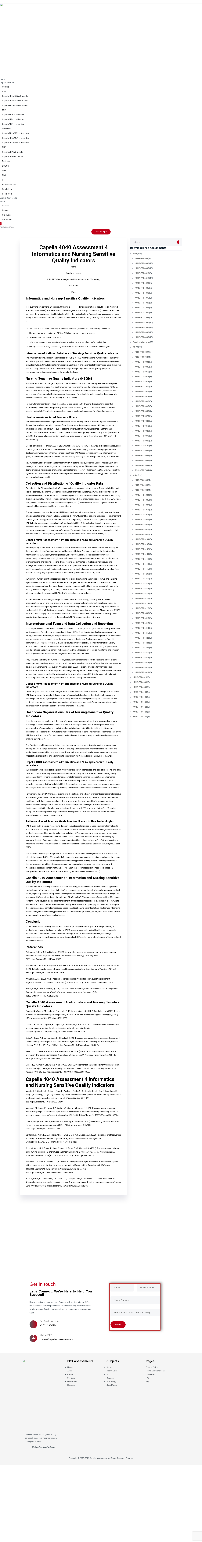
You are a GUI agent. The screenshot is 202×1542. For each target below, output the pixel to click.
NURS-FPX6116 (142, 569)
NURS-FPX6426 (142, 648)
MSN (4, 110)
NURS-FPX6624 (140, 712)
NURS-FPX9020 (142, 431)
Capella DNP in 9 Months (12, 157)
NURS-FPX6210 (142, 579)
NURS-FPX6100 (140, 692)
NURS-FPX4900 (142, 332)
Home (2, 79)
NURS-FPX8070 (142, 416)
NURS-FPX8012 (142, 377)
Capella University (141, 342)
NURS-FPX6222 (142, 598)
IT (3, 180)
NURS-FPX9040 (142, 441)
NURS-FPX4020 (142, 283)
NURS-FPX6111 (142, 559)
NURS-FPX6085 (140, 687)
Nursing (5, 87)
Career (5, 210)
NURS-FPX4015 (142, 278)
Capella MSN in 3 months (13, 115)
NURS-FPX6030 (142, 534)
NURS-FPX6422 (142, 638)
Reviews (5, 206)
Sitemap (129, 1458)
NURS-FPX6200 (142, 574)
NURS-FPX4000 (142, 263)
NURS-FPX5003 (142, 495)
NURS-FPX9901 (142, 451)
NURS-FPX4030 (142, 293)
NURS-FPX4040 (142, 303)
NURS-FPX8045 (142, 411)
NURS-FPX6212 (142, 584)
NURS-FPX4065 (142, 327)
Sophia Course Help (8, 198)
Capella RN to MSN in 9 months (15, 143)
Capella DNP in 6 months (12, 152)
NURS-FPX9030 (142, 436)
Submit (11, 1262)
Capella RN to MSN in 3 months (15, 133)
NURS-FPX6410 (142, 618)
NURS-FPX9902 (142, 455)
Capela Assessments (33, 1434)
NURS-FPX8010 (142, 372)
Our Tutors (6, 215)
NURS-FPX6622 (140, 707)
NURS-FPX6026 (142, 529)
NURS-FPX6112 (142, 564)
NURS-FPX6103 (142, 539)
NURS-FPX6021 (142, 520)
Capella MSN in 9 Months (13, 119)
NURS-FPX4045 (142, 308)
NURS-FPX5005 (142, 500)
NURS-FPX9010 (142, 426)
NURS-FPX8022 (142, 391)
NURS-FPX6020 (140, 677)
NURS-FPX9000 (142, 421)
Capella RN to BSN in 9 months (15, 105)
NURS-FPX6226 (142, 608)
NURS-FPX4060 (142, 322)
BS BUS (5, 166)
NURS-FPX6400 (142, 613)
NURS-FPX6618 (142, 672)
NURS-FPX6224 (142, 603)
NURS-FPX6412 (142, 623)
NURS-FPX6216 (142, 593)
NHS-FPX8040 (141, 357)
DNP (4, 147)
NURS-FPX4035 (142, 298)
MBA (4, 170)
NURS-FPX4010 (142, 273)
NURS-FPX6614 (142, 662)
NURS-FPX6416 (142, 633)
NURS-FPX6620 (140, 702)
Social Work (7, 194)
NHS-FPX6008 (141, 490)
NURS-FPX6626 (140, 717)
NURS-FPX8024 (142, 396)
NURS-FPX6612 (142, 657)
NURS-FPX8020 (142, 386)
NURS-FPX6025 (142, 524)
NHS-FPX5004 (141, 480)
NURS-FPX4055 (142, 317)
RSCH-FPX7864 (142, 470)
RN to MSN (6, 129)
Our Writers (7, 219)
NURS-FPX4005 (142, 268)
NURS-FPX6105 (142, 544)
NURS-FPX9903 (142, 460)
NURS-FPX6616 (142, 667)
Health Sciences (9, 184)
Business (6, 161)
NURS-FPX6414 (142, 628)
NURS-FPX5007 (142, 505)
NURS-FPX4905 (142, 337)
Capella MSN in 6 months (13, 124)
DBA (4, 175)
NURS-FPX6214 (142, 589)
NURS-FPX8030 (142, 401)
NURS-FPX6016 (142, 515)
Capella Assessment (98, 1458)
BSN (4, 91)
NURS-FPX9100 (142, 446)
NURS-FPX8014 (142, 382)
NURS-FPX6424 (142, 643)
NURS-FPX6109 (142, 554)
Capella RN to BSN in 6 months (15, 101)
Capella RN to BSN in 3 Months (15, 96)
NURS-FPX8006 (142, 367)
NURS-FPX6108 (140, 697)
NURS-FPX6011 (142, 510)
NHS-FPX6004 (141, 485)
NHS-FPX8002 (141, 352)
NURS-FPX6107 (142, 549)
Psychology (7, 189)
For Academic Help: (49, 1321)
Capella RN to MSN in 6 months (15, 138)
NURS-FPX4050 (142, 313)
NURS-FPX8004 (142, 362)
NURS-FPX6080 (140, 682)
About (2, 201)
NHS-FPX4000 (141, 258)
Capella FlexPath (7, 83)
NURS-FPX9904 (142, 465)
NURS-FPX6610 (142, 653)
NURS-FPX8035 (142, 406)
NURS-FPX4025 (142, 288)
